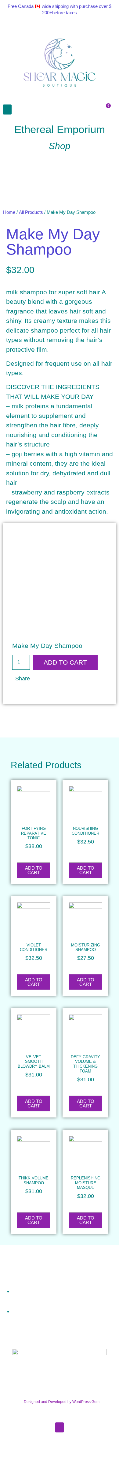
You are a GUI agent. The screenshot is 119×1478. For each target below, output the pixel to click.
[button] (7, 109)
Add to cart (65, 662)
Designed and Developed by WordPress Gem (61, 1402)
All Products (31, 212)
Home (9, 212)
